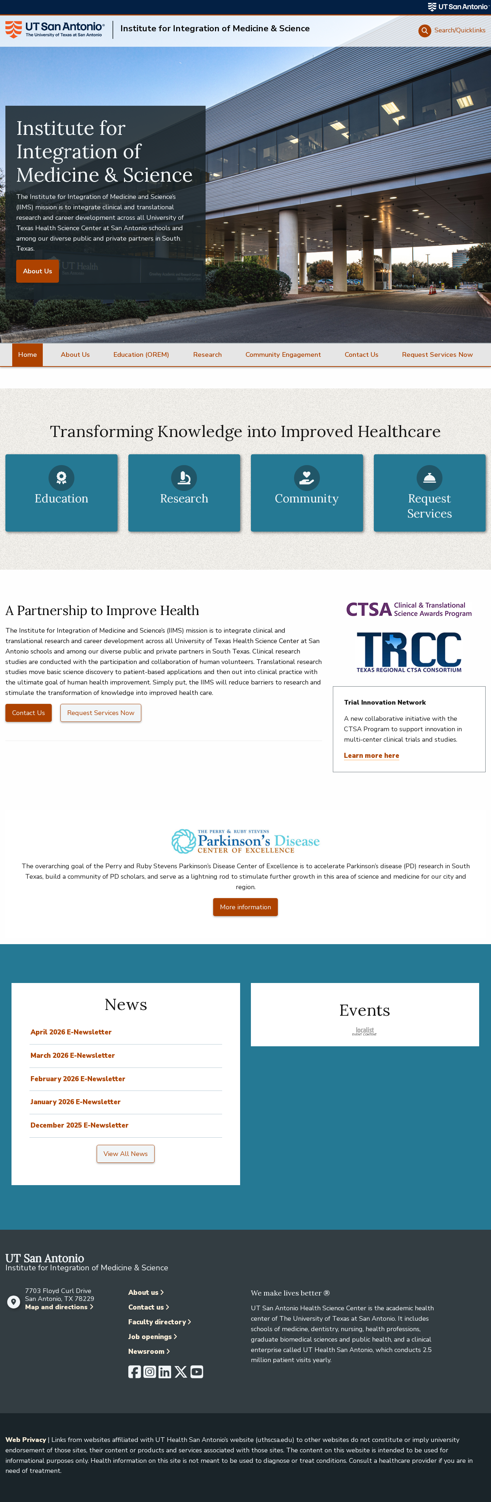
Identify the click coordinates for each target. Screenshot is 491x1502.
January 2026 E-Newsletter (76, 1102)
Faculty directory (157, 1322)
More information (245, 907)
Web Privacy (25, 1439)
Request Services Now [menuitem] (437, 354)
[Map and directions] (13, 1302)
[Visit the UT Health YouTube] (197, 1375)
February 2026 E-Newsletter (78, 1079)
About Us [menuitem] (75, 354)
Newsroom (146, 1351)
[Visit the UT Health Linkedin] (165, 1375)
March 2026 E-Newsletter (73, 1055)
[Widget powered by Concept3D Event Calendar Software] (365, 1031)
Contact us (146, 1307)
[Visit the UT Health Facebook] (134, 1375)
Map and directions (56, 1307)
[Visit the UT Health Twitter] (181, 1375)
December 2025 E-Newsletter (80, 1125)
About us (143, 1292)
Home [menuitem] (27, 354)
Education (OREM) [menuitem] (141, 354)
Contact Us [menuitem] (361, 354)
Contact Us (28, 713)
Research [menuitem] (207, 354)
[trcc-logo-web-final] (409, 652)
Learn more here (371, 755)
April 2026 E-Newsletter (71, 1032)
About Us (37, 271)
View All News (126, 1154)
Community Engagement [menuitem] (283, 354)
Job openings (150, 1337)
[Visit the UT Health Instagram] (149, 1375)
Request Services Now (100, 713)
